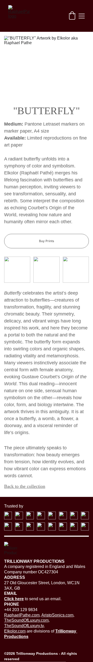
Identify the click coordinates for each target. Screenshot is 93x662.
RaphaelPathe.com (22, 615)
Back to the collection (24, 486)
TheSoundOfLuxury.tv (24, 625)
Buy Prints (46, 241)
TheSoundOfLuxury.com (26, 620)
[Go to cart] (72, 16)
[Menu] (82, 16)
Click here (14, 599)
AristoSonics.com (57, 615)
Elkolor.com (15, 631)
